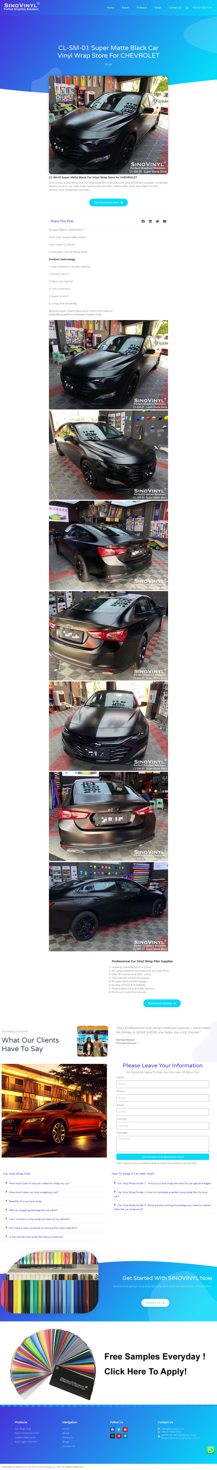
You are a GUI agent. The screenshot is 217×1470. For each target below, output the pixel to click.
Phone (120, 1091)
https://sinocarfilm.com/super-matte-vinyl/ (75, 314)
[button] (143, 221)
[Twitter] (118, 1429)
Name (120, 1077)
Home (110, 7)
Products (142, 7)
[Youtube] (125, 1429)
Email (120, 1105)
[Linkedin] (125, 1436)
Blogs (158, 7)
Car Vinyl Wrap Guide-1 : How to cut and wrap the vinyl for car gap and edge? (164, 1183)
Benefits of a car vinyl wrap (25, 1201)
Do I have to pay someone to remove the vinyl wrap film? (43, 1228)
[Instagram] (112, 1436)
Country (121, 1118)
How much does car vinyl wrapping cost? (34, 1192)
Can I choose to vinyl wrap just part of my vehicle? (39, 1219)
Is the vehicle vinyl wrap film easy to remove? (36, 1237)
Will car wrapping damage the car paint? (33, 1210)
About (125, 7)
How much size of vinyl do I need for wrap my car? (39, 1183)
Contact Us (175, 7)
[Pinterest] (118, 1436)
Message (122, 1132)
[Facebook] (112, 1429)
